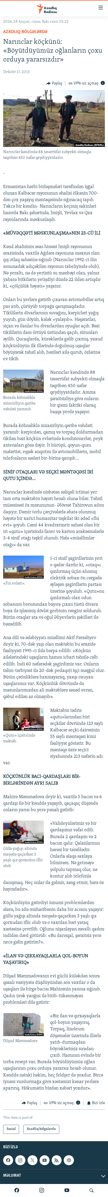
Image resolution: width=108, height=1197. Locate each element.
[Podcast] (69, 1160)
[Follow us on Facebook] (8, 1160)
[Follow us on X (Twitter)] (32, 1160)
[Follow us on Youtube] (45, 1160)
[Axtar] (91, 1190)
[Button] (54, 83)
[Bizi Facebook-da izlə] (17, 1190)
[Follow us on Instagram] (20, 1160)
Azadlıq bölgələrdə (25, 32)
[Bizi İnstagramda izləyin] (42, 1190)
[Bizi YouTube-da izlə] (67, 1190)
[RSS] (57, 1160)
